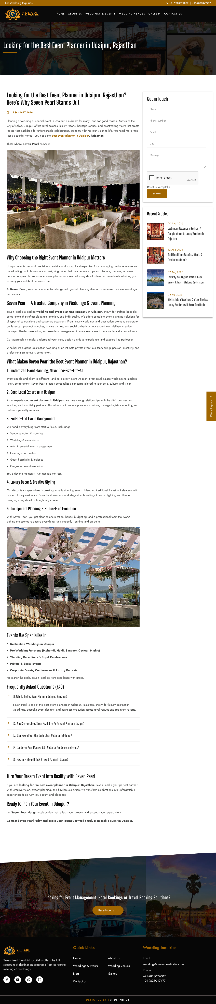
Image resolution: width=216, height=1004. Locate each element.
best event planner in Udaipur (70, 136)
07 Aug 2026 (175, 272)
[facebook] (6, 979)
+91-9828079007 (178, 3)
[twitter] (28, 979)
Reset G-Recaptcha (158, 187)
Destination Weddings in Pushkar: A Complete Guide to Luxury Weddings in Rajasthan (186, 234)
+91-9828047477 (201, 3)
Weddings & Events (100, 13)
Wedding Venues (132, 13)
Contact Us (173, 13)
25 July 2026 (175, 294)
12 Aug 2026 (175, 250)
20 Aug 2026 (175, 223)
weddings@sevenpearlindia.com (163, 964)
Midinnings (120, 999)
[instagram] (39, 979)
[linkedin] (17, 979)
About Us (75, 13)
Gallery (154, 13)
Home (61, 13)
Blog (76, 973)
